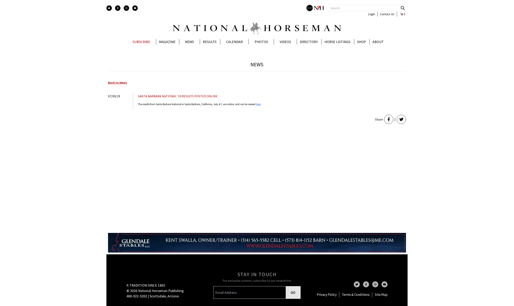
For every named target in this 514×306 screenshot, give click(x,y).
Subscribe (141, 41)
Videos (285, 41)
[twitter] (109, 8)
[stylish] (310, 8)
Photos (261, 41)
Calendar (234, 41)
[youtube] (135, 8)
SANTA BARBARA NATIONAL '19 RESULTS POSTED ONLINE (178, 96)
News (189, 41)
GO (293, 292)
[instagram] (126, 8)
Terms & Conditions (356, 294)
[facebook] (117, 8)
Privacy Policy (327, 294)
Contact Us (387, 14)
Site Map (381, 294)
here (258, 104)
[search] (403, 8)
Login (371, 14)
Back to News (117, 83)
